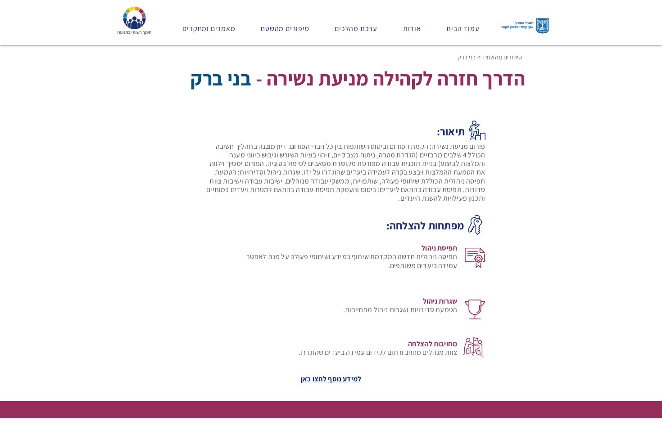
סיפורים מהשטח (502, 57)
